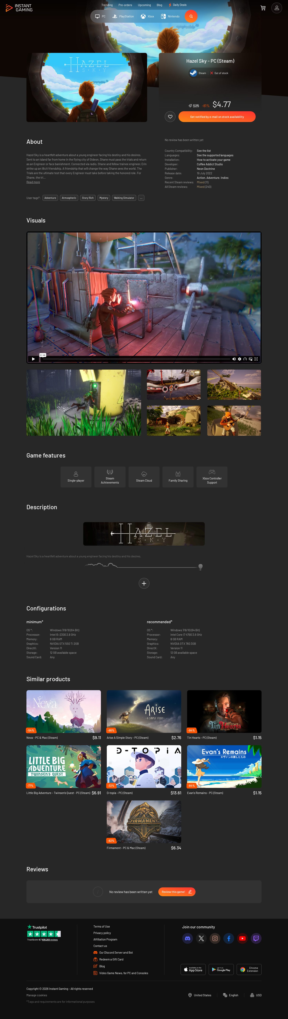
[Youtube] (242, 938)
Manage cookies (36, 995)
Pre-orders (125, 5)
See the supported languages (215, 155)
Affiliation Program (105, 939)
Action (201, 177)
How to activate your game (213, 159)
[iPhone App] (193, 969)
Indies (224, 177)
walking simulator (124, 197)
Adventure (212, 177)
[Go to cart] (263, 8)
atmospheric (69, 197)
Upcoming (144, 5)
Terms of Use (101, 926)
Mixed (201, 182)
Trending (107, 5)
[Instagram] (215, 938)
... (141, 197)
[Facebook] (228, 938)
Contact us (100, 946)
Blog (159, 5)
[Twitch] (256, 938)
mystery (104, 197)
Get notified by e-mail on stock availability (217, 116)
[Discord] (187, 938)
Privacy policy (102, 933)
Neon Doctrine (206, 168)
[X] (201, 938)
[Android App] (221, 969)
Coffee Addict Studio (210, 164)
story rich (88, 197)
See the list (204, 150)
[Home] (19, 8)
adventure (50, 197)
